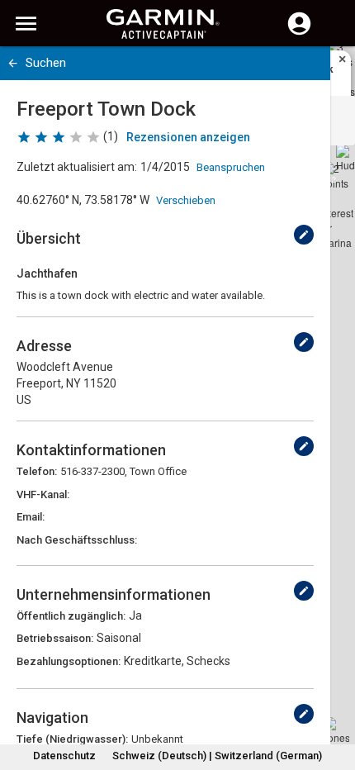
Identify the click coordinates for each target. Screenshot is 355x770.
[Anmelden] (299, 33)
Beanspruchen (230, 167)
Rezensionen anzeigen (188, 137)
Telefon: (37, 471)
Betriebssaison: (55, 638)
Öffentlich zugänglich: (71, 616)
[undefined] (304, 235)
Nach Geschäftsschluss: (77, 540)
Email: (31, 517)
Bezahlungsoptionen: (69, 661)
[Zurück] (13, 63)
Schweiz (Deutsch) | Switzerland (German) (217, 755)
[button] (334, 694)
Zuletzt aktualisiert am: (77, 166)
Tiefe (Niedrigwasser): (72, 739)
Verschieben (185, 200)
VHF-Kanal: (43, 494)
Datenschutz (64, 755)
